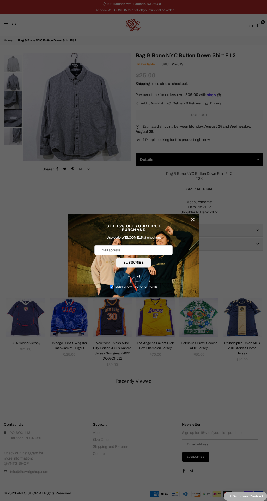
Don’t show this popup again (136, 286)
